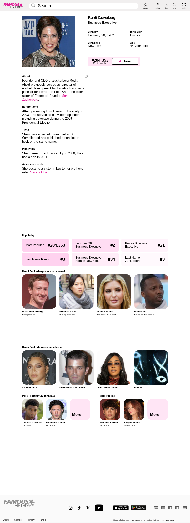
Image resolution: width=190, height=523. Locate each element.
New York (94, 46)
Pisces (135, 35)
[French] (170, 507)
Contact (18, 520)
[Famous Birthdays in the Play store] (138, 507)
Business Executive (102, 22)
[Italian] (177, 507)
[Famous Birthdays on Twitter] (88, 508)
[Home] (30, 505)
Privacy (31, 520)
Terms (42, 520)
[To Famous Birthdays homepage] (13, 5)
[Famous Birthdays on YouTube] (100, 507)
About (6, 520)
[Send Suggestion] (87, 77)
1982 (110, 35)
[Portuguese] (163, 507)
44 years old (139, 46)
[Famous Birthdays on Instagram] (70, 508)
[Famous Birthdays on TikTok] (79, 508)
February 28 (96, 35)
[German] (185, 507)
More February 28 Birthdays (39, 395)
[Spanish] (156, 507)
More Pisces (107, 395)
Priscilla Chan (38, 172)
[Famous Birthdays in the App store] (121, 507)
